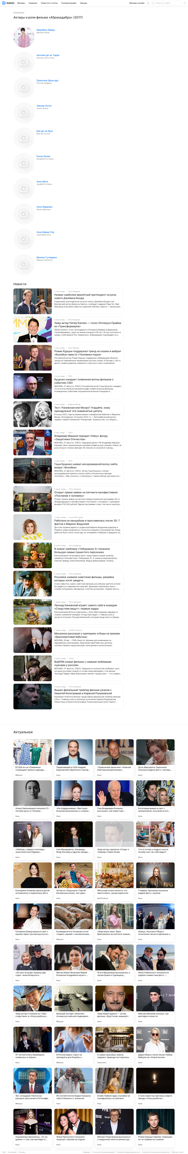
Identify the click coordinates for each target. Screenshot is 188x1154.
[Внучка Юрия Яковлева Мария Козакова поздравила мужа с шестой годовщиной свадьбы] (73, 964)
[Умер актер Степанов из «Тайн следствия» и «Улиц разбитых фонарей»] (32, 1005)
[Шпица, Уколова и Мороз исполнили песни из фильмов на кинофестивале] (155, 923)
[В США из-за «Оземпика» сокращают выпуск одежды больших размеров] (32, 758)
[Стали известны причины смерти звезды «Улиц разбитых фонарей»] (155, 1087)
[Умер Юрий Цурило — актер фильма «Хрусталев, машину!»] (114, 1005)
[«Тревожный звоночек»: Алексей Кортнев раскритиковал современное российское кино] (114, 758)
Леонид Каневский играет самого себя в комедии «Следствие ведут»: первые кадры (85, 607)
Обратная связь (177, 1152)
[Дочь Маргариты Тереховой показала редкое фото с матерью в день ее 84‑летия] (155, 758)
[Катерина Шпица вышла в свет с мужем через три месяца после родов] (32, 923)
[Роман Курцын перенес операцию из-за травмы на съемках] (155, 1128)
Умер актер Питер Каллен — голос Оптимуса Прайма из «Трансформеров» (87, 324)
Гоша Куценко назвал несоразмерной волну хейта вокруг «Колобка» (85, 466)
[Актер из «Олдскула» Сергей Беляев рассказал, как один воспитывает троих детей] (73, 881)
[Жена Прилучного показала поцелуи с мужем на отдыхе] (73, 1128)
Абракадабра (18, 12)
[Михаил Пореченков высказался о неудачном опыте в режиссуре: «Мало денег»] (114, 1128)
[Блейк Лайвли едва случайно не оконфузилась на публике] (114, 1087)
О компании (12, 1152)
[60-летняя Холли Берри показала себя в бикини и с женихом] (73, 1087)
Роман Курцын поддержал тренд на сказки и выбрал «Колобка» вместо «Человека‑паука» (87, 353)
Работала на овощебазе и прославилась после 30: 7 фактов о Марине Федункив (87, 522)
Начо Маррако (44, 207)
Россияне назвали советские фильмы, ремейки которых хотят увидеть (84, 579)
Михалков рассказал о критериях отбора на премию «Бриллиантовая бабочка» (87, 635)
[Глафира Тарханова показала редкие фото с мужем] (155, 881)
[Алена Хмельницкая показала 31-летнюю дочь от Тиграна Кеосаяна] (32, 799)
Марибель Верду (46, 30)
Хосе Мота (42, 181)
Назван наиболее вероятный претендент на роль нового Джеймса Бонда (85, 296)
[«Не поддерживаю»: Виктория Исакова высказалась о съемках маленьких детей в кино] (73, 799)
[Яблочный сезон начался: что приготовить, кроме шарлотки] (114, 881)
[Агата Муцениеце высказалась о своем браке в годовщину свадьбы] (114, 964)
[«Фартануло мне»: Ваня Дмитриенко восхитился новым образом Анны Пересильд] (114, 923)
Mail (4, 1152)
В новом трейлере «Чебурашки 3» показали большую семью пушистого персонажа (82, 550)
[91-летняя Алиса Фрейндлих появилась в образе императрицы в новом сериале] (32, 1046)
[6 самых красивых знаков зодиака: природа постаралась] (114, 1046)
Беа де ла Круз (45, 131)
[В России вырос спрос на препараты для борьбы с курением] (73, 1046)
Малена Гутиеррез (47, 257)
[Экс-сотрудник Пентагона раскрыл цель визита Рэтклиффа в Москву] (32, 1087)
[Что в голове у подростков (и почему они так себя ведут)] (155, 840)
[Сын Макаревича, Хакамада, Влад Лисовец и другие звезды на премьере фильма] (73, 840)
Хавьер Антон (44, 105)
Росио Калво (43, 156)
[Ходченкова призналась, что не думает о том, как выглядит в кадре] (32, 1128)
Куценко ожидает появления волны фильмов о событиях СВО (83, 381)
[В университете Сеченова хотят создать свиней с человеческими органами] (73, 923)
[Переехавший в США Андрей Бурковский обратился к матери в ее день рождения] (73, 758)
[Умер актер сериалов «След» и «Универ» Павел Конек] (114, 840)
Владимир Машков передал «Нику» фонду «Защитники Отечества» (81, 437)
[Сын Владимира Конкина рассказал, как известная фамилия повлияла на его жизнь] (114, 799)
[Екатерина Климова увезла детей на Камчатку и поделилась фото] (32, 881)
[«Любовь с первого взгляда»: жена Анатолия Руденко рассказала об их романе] (32, 840)
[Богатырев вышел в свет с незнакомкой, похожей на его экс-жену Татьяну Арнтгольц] (155, 799)
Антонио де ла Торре (48, 55)
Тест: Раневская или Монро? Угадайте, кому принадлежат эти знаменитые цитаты (82, 409)
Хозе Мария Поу (45, 232)
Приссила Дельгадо (47, 80)
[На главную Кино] (10, 3)
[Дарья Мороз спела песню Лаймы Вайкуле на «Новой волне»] (155, 1046)
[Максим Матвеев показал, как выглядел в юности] (155, 1005)
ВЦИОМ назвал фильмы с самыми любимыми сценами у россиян (82, 663)
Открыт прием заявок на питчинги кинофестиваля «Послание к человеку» (86, 494)
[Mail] (4, 3)
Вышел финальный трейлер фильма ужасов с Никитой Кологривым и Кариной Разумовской (83, 691)
